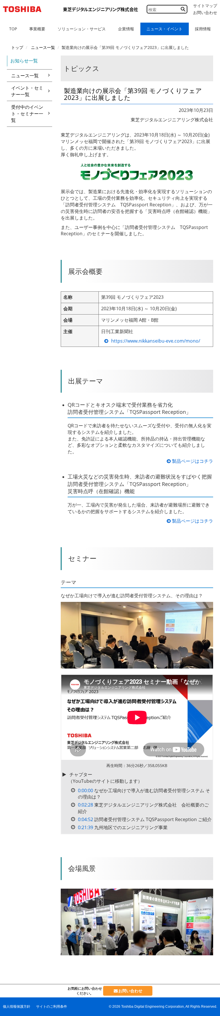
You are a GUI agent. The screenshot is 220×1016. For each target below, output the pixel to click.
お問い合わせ (205, 13)
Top (13, 28)
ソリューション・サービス (82, 28)
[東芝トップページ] (24, 9)
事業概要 (37, 28)
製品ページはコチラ (192, 461)
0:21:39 (85, 827)
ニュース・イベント (164, 28)
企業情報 (126, 28)
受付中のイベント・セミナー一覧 (27, 113)
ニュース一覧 (25, 75)
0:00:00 (85, 790)
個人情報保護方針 (16, 1007)
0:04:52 (85, 819)
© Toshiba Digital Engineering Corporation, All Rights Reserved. (163, 1007)
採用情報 (203, 28)
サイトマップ (205, 6)
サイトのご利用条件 (51, 1007)
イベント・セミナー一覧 (27, 91)
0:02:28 (85, 805)
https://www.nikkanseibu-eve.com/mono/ (155, 341)
